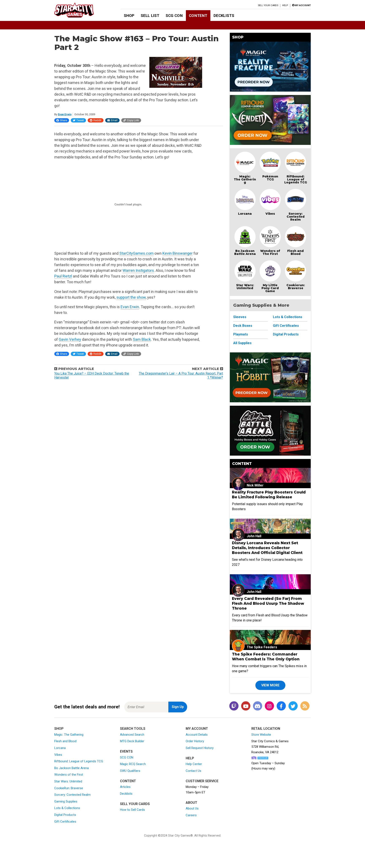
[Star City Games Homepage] (80, 10)
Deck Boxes (242, 326)
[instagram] (269, 706)
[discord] (257, 706)
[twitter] (293, 706)
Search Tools (132, 729)
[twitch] (234, 706)
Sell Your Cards (268, 5)
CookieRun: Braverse (68, 788)
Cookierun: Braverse (295, 286)
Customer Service (202, 781)
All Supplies (242, 343)
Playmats (240, 334)
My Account (197, 729)
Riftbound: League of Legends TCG (295, 179)
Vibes (270, 214)
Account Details (197, 735)
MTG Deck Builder (132, 741)
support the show (131, 297)
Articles (125, 787)
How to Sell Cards (132, 810)
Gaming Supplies (65, 801)
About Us (192, 808)
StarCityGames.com (136, 253)
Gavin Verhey (70, 339)
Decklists (224, 15)
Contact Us (193, 771)
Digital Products (286, 334)
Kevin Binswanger (177, 253)
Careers (191, 815)
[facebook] (281, 706)
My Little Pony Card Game (270, 288)
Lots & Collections (287, 317)
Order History (195, 741)
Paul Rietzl (63, 276)
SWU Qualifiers (130, 771)
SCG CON (174, 15)
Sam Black (142, 339)
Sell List (150, 15)
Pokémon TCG (270, 178)
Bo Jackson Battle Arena (245, 252)
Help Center (194, 764)
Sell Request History (200, 748)
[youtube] (246, 706)
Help (285, 5)
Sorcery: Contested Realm (296, 216)
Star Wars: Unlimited (245, 286)
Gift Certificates (286, 326)
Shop (129, 15)
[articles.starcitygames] (305, 706)
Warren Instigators (138, 270)
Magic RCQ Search (133, 764)
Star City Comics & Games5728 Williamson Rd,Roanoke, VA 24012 (270, 746)
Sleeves (239, 317)
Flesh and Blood (295, 252)
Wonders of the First (68, 774)
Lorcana (245, 214)
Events (126, 751)
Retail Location (265, 729)
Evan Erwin (64, 114)
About (191, 803)
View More (270, 685)
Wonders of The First (270, 252)
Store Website (261, 735)
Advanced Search (132, 735)
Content (198, 15)
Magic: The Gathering (245, 179)
